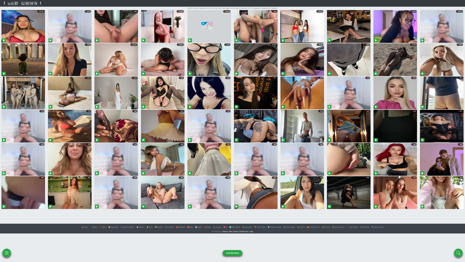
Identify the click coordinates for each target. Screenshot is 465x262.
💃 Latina (102, 227)
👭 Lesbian (217, 227)
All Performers (243, 231)
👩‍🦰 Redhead (180, 227)
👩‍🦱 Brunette (169, 227)
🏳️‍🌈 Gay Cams (247, 227)
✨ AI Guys (326, 227)
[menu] (6, 253)
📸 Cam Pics (364, 227)
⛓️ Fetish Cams (289, 227)
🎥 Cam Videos (352, 227)
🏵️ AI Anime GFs (313, 227)
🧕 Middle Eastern (127, 227)
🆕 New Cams (234, 227)
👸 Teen (150, 227)
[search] (458, 253)
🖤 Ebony (93, 227)
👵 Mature (140, 227)
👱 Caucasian (113, 227)
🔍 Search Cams (378, 227)
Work (230, 231)
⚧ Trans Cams (259, 227)
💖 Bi (225, 227)
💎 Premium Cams (274, 227)
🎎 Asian (84, 227)
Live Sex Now (232, 253)
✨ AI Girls (301, 227)
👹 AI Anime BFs (338, 227)
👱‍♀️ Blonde (159, 227)
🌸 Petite (198, 227)
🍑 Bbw (190, 227)
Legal (251, 231)
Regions (225, 231)
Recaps (235, 231)
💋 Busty (207, 227)
